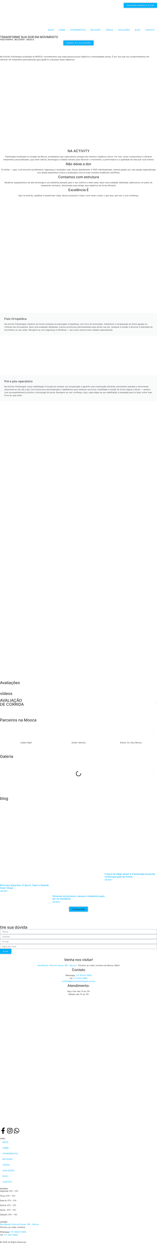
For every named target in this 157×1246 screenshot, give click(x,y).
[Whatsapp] (16, 1131)
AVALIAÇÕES (124, 30)
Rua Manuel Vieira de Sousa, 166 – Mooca (19, 1224)
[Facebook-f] (3, 1131)
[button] (1, 703)
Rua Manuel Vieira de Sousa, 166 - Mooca (57, 965)
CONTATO (150, 30)
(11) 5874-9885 (80, 978)
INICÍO (51, 30)
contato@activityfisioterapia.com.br (78, 981)
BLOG (137, 30)
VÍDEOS (109, 30)
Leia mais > (4, 891)
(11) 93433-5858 (84, 975)
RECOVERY (96, 30)
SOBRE (62, 30)
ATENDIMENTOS (78, 30)
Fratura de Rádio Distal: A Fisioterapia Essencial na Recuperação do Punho (130, 875)
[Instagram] (10, 1131)
